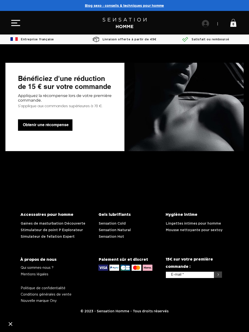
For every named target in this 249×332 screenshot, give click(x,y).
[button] (15, 23)
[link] (233, 23)
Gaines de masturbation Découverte (53, 223)
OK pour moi (41, 307)
